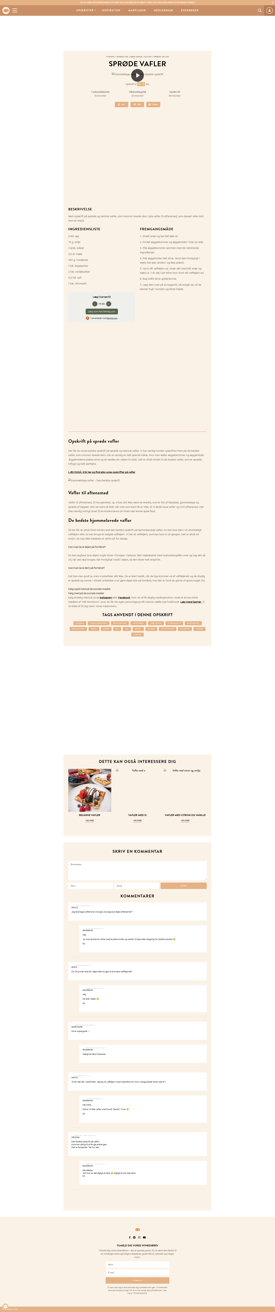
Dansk (151, 629)
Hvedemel (138, 623)
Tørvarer (156, 623)
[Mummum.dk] (137, 1229)
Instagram (106, 597)
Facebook (124, 597)
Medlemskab (163, 10)
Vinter (137, 634)
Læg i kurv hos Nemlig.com (101, 311)
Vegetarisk (167, 629)
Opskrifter (85, 10)
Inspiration (111, 10)
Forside (110, 57)
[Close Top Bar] (272, 2)
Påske (138, 629)
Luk (270, 1242)
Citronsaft (174, 623)
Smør (106, 629)
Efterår (185, 629)
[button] (5, 1307)
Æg (117, 629)
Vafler (148, 57)
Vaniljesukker (98, 623)
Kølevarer (78, 629)
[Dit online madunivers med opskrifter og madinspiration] (6, 10)
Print (155, 104)
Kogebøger (190, 10)
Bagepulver (120, 623)
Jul (127, 629)
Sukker (80, 623)
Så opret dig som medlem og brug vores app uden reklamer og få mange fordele (137, 2)
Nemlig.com (112, 318)
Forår (199, 629)
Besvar (202, 905)
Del (123, 104)
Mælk (94, 629)
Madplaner (137, 10)
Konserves (193, 623)
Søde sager (136, 57)
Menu (14, 10)
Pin (139, 104)
